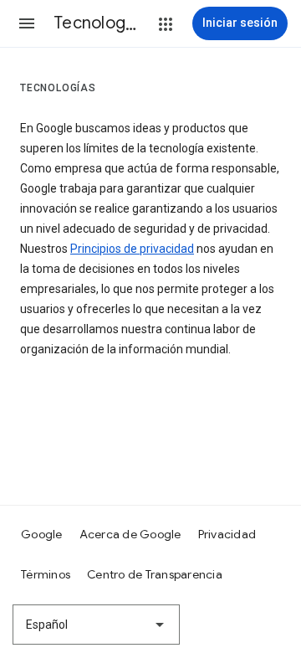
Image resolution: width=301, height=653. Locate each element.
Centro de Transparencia (154, 574)
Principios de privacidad (132, 248)
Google (42, 534)
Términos (45, 574)
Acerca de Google (130, 534)
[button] (27, 23)
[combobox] (96, 624)
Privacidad (227, 534)
